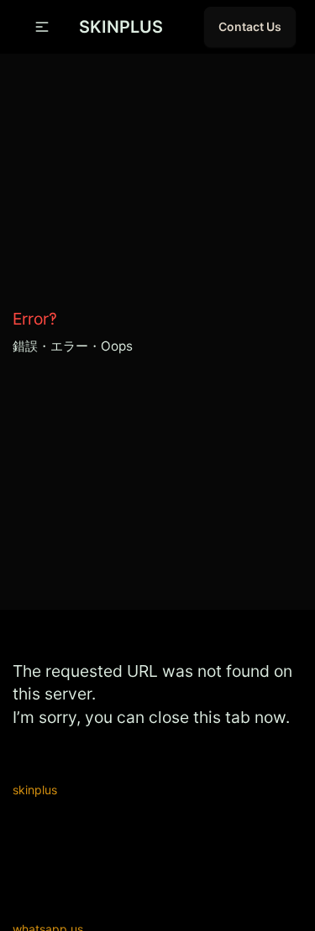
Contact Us (249, 26)
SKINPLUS (121, 27)
